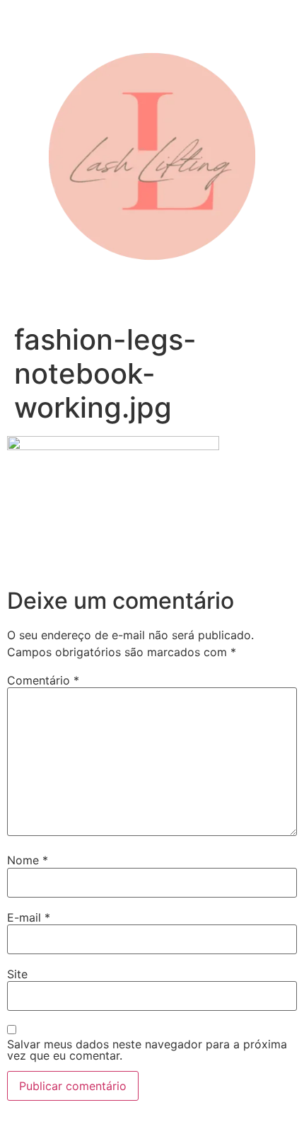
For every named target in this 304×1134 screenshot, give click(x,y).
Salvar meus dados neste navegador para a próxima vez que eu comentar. (147, 1049)
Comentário (43, 680)
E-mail (28, 917)
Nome (27, 860)
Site (17, 974)
